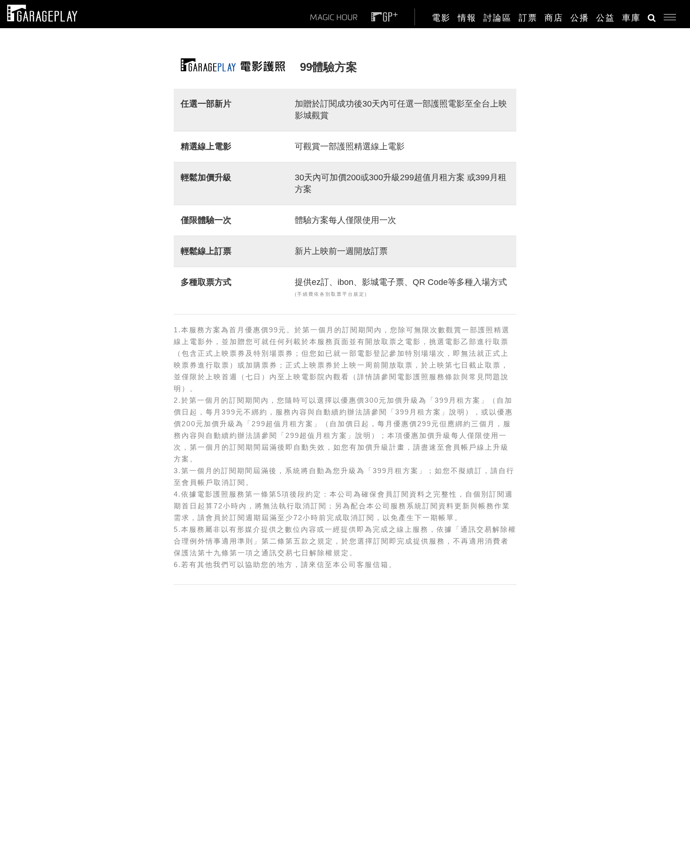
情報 (467, 18)
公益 (605, 18)
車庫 (631, 18)
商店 (553, 18)
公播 (579, 18)
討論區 (497, 18)
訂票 (528, 18)
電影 (441, 18)
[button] (666, 15)
